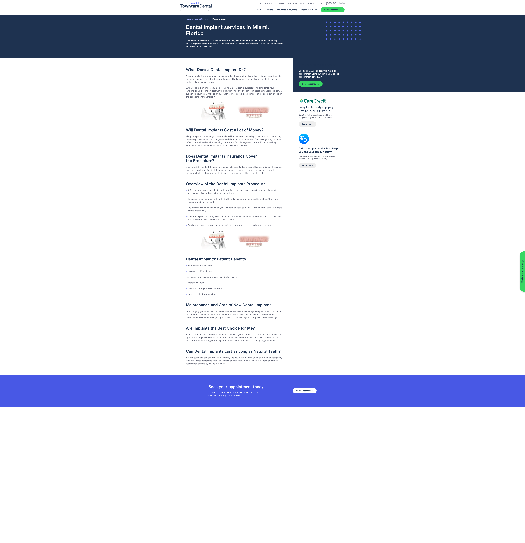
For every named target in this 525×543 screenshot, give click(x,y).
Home (188, 19)
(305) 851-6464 (232, 395)
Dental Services (202, 19)
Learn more (307, 124)
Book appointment (310, 84)
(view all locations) (205, 11)
